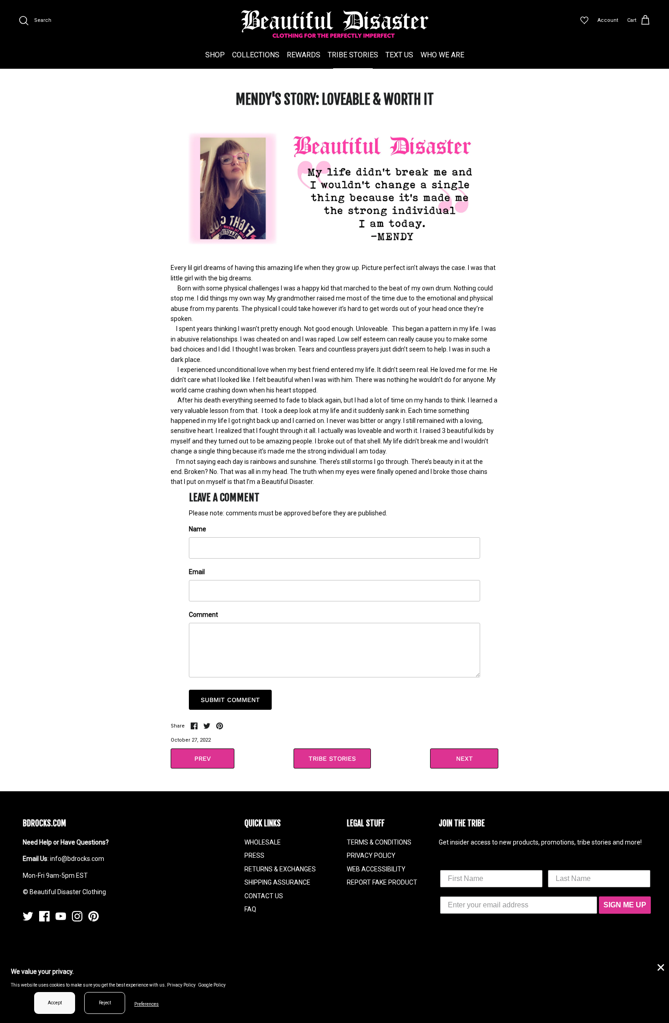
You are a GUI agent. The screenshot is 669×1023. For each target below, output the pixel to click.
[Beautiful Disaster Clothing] (334, 24)
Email (197, 571)
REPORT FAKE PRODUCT (382, 882)
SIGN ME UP (624, 905)
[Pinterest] (93, 916)
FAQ (250, 909)
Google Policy (212, 984)
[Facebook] (44, 916)
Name (197, 529)
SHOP (215, 55)
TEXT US (399, 55)
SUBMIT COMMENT (230, 699)
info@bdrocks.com (77, 858)
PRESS (254, 855)
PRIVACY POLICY (371, 855)
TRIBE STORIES (353, 55)
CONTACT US (263, 896)
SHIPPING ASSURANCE (277, 882)
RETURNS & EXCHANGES (280, 869)
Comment (203, 614)
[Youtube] (61, 916)
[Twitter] (28, 916)
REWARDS (303, 55)
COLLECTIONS (255, 55)
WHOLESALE (262, 842)
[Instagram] (77, 916)
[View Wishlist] (584, 20)
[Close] (659, 966)
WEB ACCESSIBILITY (376, 869)
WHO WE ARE (442, 55)
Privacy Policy (181, 984)
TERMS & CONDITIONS (379, 842)
